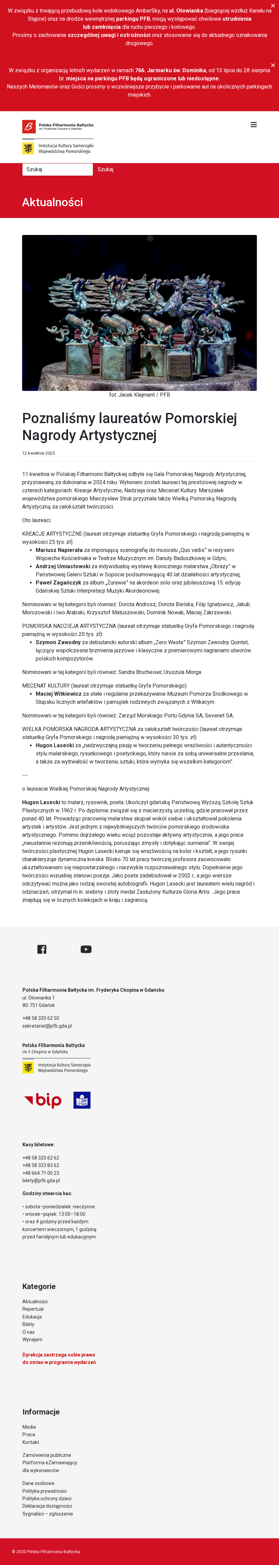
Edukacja (32, 1317)
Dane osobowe (38, 1483)
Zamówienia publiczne (46, 1455)
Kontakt (30, 1442)
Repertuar (33, 1309)
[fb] (42, 949)
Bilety (28, 1324)
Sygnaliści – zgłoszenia (47, 1514)
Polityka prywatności (44, 1491)
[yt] (86, 949)
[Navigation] (254, 124)
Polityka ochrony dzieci (46, 1498)
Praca (28, 1434)
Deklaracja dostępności (47, 1506)
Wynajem (32, 1339)
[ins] (63, 949)
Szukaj (105, 169)
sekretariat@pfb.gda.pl (47, 1026)
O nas (28, 1332)
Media (29, 1427)
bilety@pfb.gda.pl (41, 1180)
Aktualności (35, 1301)
